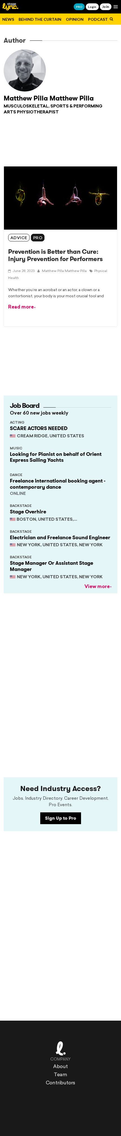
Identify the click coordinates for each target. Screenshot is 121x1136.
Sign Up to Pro (60, 818)
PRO (79, 6)
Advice (18, 238)
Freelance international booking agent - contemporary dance (58, 484)
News (8, 19)
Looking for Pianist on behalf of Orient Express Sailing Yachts (56, 457)
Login (92, 6)
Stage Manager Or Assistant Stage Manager (51, 566)
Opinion (75, 19)
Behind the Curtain (40, 19)
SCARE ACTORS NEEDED (39, 428)
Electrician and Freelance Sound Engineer (60, 537)
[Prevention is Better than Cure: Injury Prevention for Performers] (60, 198)
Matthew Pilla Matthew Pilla (49, 98)
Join (105, 6)
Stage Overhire (28, 511)
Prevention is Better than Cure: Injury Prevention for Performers (55, 255)
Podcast (98, 19)
